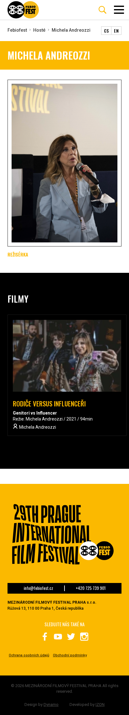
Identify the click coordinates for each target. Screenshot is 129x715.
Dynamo (51, 704)
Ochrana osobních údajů (29, 655)
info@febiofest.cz (38, 588)
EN (116, 30)
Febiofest (17, 30)
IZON (100, 704)
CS (106, 30)
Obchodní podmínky (70, 655)
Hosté (39, 30)
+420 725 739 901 (91, 588)
